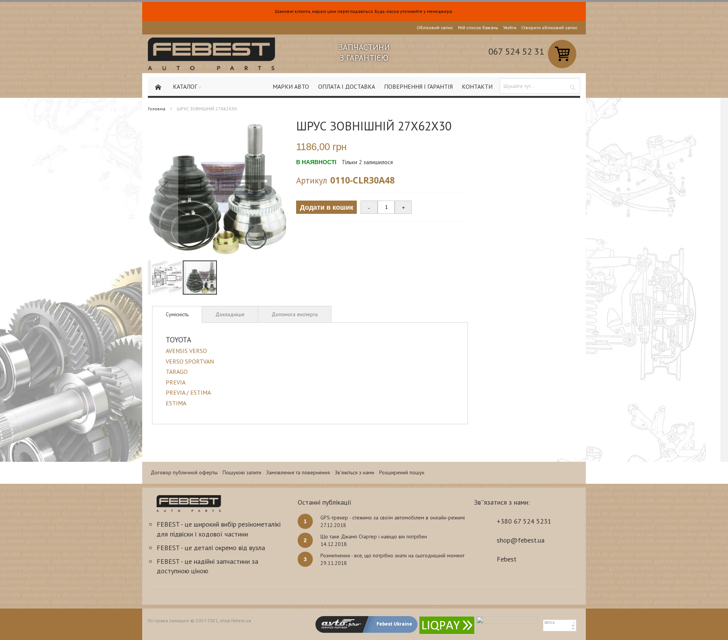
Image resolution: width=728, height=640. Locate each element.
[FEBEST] (211, 54)
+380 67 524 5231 (524, 521)
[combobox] (540, 86)
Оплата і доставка (346, 86)
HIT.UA (549, 622)
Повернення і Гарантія (418, 86)
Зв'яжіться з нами (354, 472)
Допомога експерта (294, 314)
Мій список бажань (478, 27)
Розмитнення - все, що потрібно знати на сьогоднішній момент (392, 555)
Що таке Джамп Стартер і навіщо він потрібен (373, 536)
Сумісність (177, 314)
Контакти (477, 86)
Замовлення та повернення (298, 472)
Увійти (509, 27)
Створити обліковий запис (549, 27)
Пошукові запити (242, 472)
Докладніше (230, 314)
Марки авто (291, 86)
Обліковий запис (435, 27)
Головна (156, 108)
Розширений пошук (401, 472)
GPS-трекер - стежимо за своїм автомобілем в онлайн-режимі (392, 517)
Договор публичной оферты (184, 472)
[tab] (177, 314)
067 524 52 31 (516, 51)
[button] (163, 190)
